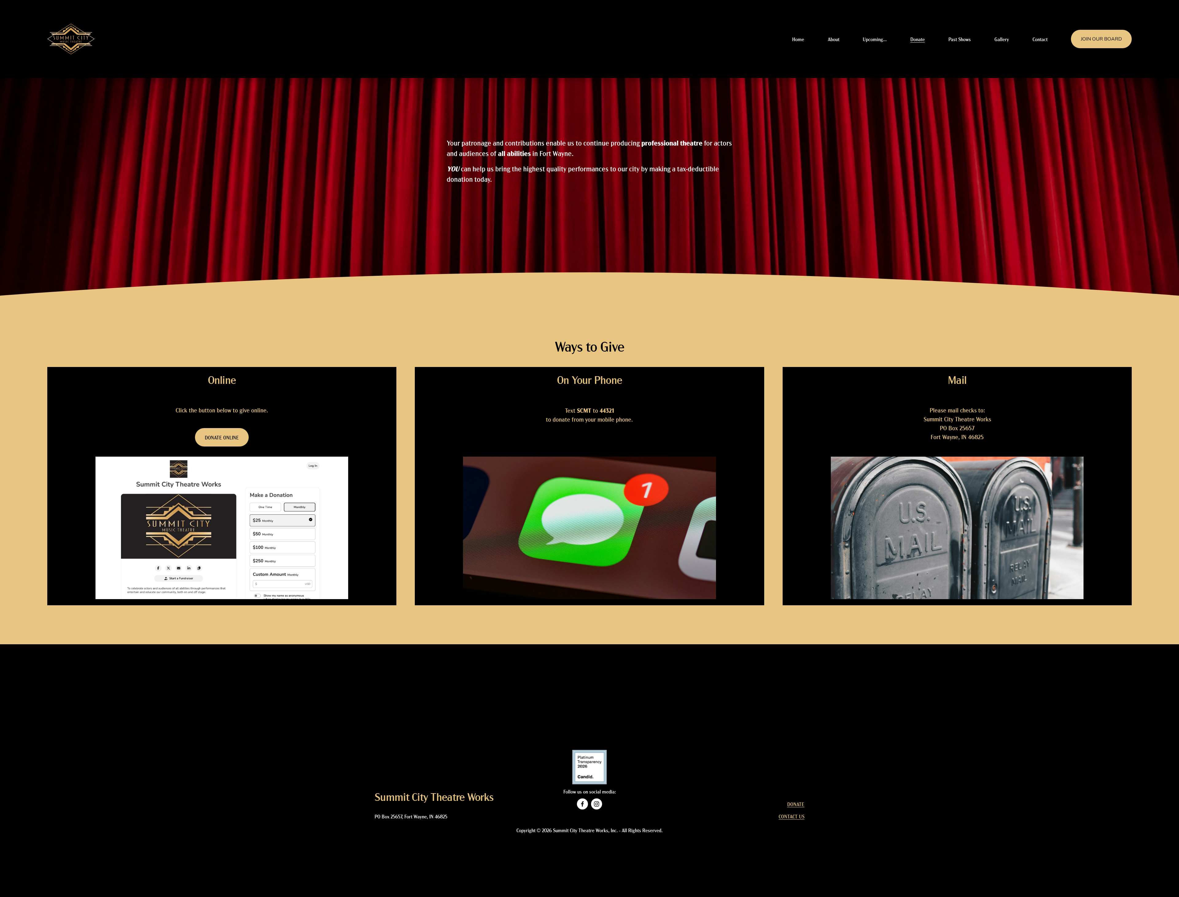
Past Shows (959, 39)
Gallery (1001, 39)
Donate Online (222, 437)
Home (798, 39)
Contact (1040, 39)
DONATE (795, 804)
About (833, 39)
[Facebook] (582, 803)
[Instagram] (596, 803)
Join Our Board (1101, 39)
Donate (917, 39)
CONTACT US (791, 816)
